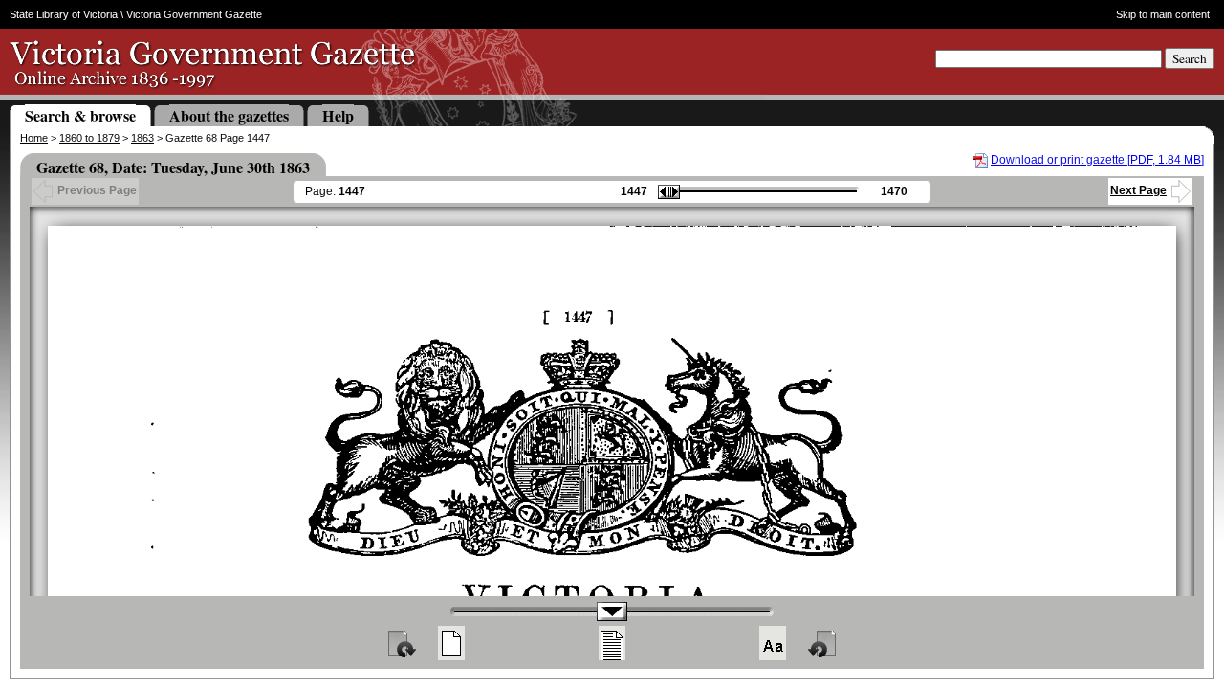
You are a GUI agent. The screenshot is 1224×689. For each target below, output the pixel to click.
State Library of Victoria (64, 14)
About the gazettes (229, 115)
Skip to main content (1163, 14)
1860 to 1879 (89, 138)
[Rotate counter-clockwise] (823, 643)
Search (1189, 58)
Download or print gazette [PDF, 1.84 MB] (1097, 160)
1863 (142, 138)
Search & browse (80, 115)
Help (338, 115)
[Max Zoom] (772, 643)
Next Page (1138, 190)
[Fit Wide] (612, 643)
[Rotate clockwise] (400, 643)
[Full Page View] (451, 643)
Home (34, 138)
